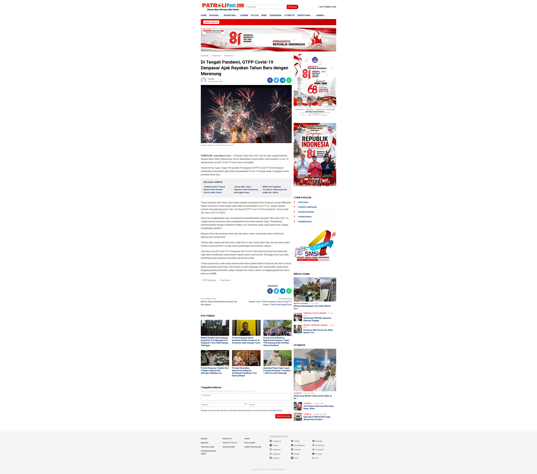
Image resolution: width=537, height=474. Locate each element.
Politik (315, 313)
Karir (246, 439)
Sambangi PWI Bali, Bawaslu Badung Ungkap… (317, 319)
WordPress (319, 445)
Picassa (276, 458)
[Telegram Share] (282, 80)
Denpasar (307, 313)
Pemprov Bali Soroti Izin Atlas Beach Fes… (318, 331)
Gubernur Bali (305, 222)
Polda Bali (303, 202)
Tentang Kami (207, 447)
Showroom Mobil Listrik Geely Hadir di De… (313, 397)
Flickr (296, 458)
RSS (317, 458)
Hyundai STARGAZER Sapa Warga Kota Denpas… (316, 418)
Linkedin (297, 450)
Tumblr (275, 445)
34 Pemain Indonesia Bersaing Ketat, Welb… (318, 407)
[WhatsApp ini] (289, 80)
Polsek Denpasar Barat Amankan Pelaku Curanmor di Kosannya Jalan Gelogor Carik (246, 340)
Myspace (276, 454)
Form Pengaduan (252, 447)
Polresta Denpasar (307, 207)
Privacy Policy (230, 443)
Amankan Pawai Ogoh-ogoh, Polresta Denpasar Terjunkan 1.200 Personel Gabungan (277, 370)
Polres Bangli (305, 217)
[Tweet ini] (276, 80)
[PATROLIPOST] (223, 7)
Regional (304, 303)
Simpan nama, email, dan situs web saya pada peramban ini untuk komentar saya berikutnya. (242, 410)
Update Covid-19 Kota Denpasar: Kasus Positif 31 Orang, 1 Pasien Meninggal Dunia (270, 302)
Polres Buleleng (306, 212)
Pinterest (318, 441)
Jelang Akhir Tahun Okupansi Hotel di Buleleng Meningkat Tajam (246, 190)
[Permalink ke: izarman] (203, 80)
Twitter (297, 441)
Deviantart (319, 450)
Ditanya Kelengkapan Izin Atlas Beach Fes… (312, 307)
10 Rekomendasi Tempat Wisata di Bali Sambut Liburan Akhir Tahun (214, 190)
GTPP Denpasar (209, 280)
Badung (297, 303)
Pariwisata (315, 325)
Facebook (277, 441)
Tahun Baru (225, 280)
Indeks (204, 439)
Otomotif (298, 393)
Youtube (318, 454)
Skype (296, 454)
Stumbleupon (299, 445)
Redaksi (204, 443)
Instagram (277, 450)
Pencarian (292, 7)
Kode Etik (227, 439)
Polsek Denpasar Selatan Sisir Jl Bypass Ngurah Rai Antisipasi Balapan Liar (215, 370)
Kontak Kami (229, 447)
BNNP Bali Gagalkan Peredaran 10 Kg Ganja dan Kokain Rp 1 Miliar (275, 190)
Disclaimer (249, 443)
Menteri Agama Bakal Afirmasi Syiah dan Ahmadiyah (219, 302)
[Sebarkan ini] (270, 80)
